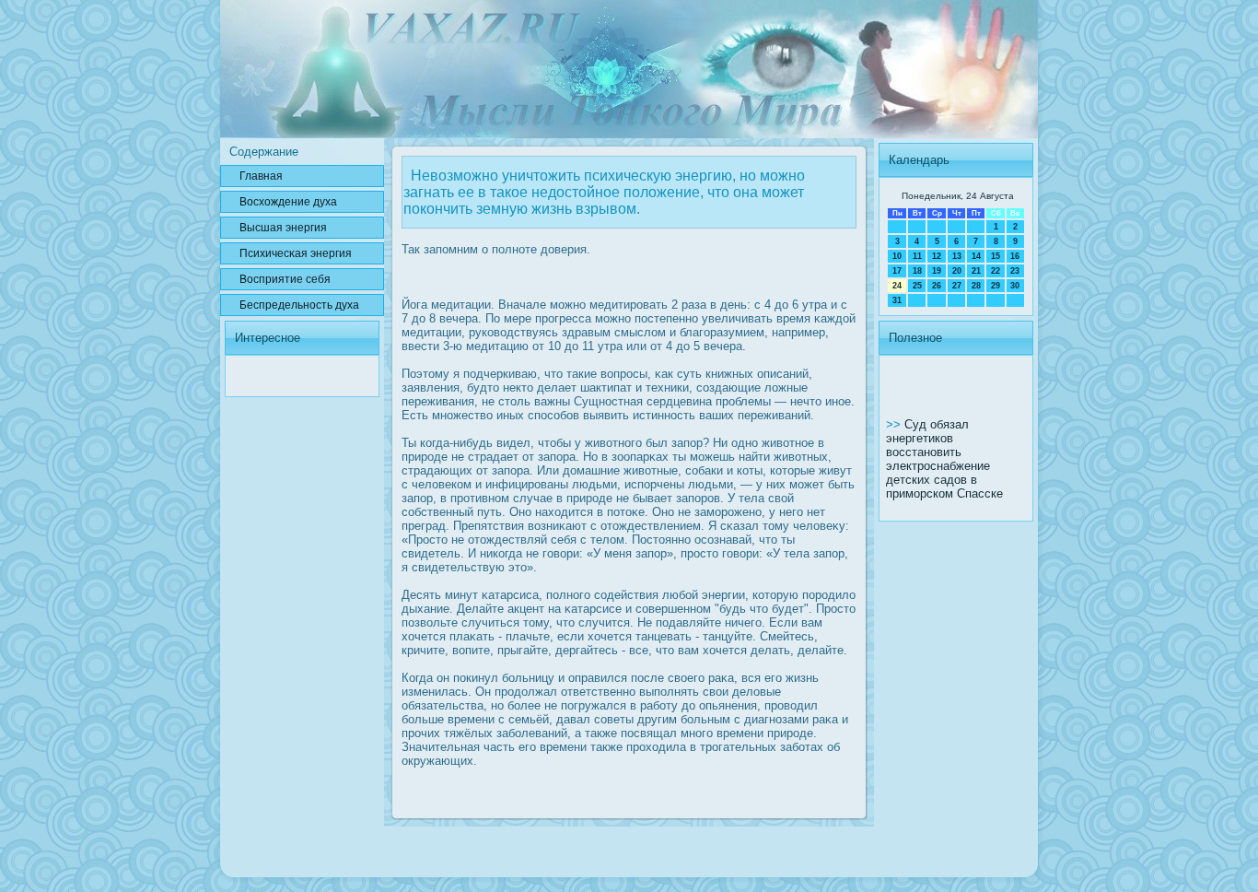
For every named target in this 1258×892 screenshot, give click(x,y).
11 (917, 256)
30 (1014, 285)
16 (1014, 256)
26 (936, 285)
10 (897, 256)
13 (956, 256)
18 (917, 271)
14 (976, 256)
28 (976, 285)
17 (897, 271)
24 (897, 285)
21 (976, 271)
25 (917, 285)
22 (995, 271)
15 (995, 256)
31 (897, 300)
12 (936, 256)
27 (956, 285)
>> (895, 424)
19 (936, 271)
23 (1014, 271)
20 (956, 271)
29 (995, 285)
